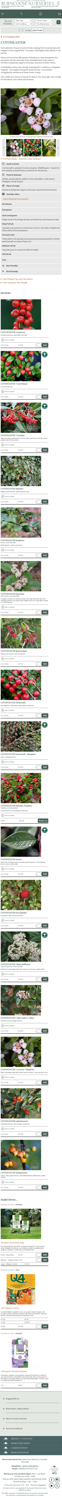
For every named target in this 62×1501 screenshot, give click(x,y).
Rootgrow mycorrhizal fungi (12, 1242)
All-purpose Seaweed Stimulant (14, 1371)
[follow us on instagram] (57, 1482)
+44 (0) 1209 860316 (30, 1466)
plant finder (38, 30)
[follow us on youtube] (51, 1487)
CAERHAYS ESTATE (19, 1448)
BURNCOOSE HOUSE (20, 1452)
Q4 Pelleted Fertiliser (10, 1308)
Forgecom (42, 1485)
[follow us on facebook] (51, 1482)
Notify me (43, 821)
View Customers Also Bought (15, 283)
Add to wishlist (7, 340)
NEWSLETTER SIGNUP (20, 1443)
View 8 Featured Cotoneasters (16, 199)
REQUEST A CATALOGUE (21, 1438)
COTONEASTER (11, 37)
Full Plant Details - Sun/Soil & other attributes (22, 159)
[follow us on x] (57, 1487)
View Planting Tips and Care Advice (18, 279)
